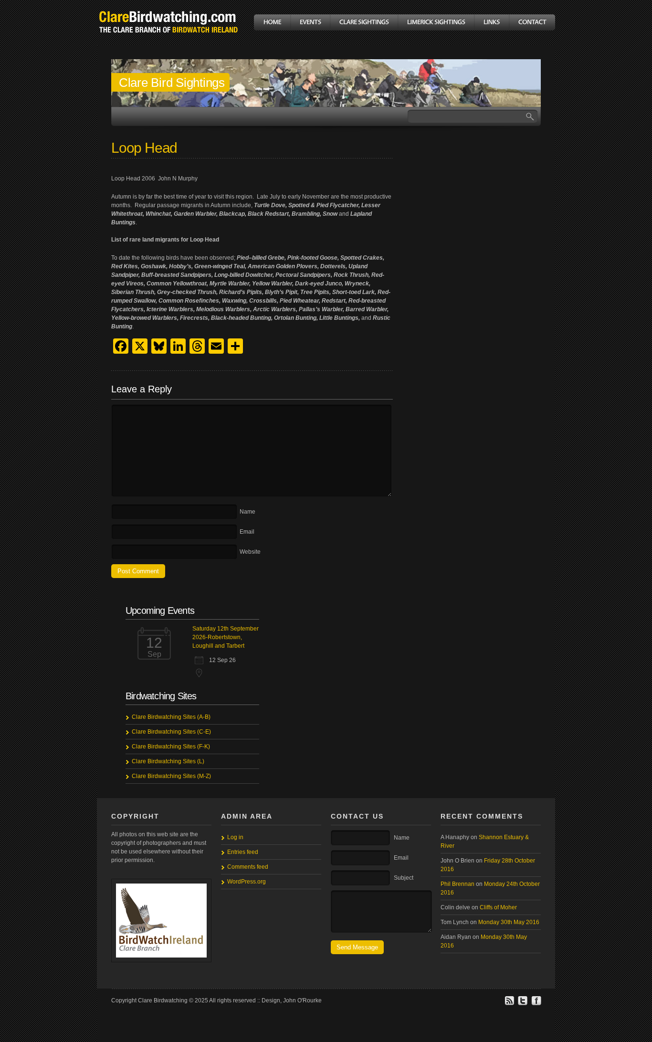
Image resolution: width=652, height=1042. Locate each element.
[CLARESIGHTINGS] (364, 22)
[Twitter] (522, 1003)
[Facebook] (536, 1003)
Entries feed (242, 852)
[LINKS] (491, 22)
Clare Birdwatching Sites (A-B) (171, 717)
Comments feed (247, 866)
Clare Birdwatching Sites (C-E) (171, 731)
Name (247, 511)
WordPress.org (246, 881)
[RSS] (509, 1003)
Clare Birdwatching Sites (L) (168, 761)
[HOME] (272, 22)
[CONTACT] (532, 22)
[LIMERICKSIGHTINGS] (436, 22)
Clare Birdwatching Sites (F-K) (171, 746)
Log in (235, 837)
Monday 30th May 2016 (508, 922)
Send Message (357, 947)
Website (250, 551)
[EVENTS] (310, 22)
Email (247, 531)
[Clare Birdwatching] (168, 40)
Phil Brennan (457, 884)
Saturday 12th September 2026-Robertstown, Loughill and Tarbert (225, 637)
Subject (403, 877)
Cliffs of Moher (498, 907)
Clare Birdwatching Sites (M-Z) (171, 776)
